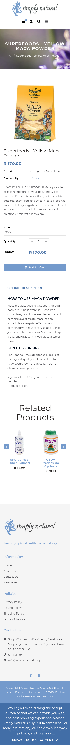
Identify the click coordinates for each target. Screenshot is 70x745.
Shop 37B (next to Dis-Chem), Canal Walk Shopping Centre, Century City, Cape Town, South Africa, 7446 (36, 644)
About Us (10, 571)
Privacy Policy (13, 602)
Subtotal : (10, 252)
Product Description (24, 288)
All (10, 55)
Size (7, 227)
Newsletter (11, 582)
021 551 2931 (15, 654)
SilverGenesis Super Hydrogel (19, 461)
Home (8, 565)
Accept (49, 740)
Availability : (12, 178)
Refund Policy (13, 607)
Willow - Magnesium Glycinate (51, 463)
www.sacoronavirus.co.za (38, 696)
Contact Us (11, 576)
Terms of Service (14, 619)
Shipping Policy (14, 613)
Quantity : (10, 241)
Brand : (8, 171)
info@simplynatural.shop (24, 660)
